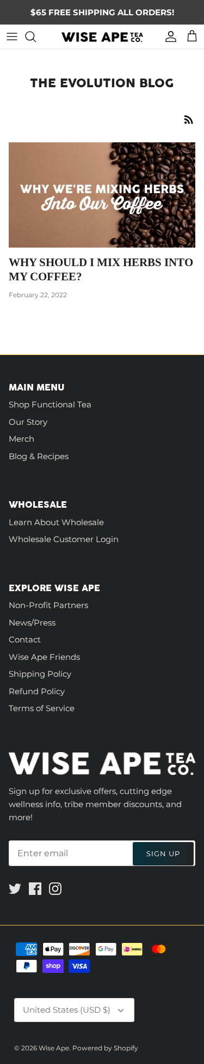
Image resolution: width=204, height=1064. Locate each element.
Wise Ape (54, 1048)
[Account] (168, 37)
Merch (21, 439)
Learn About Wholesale (56, 522)
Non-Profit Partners (48, 605)
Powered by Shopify (105, 1048)
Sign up (163, 853)
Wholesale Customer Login (64, 539)
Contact (25, 639)
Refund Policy (37, 691)
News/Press (32, 622)
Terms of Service (42, 708)
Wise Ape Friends (44, 657)
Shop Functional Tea (50, 404)
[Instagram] (55, 888)
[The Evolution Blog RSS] (188, 119)
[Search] (36, 37)
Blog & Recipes (39, 456)
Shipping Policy (40, 674)
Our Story (28, 422)
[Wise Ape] (102, 36)
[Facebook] (35, 888)
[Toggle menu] (12, 37)
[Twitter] (15, 888)
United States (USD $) (66, 1010)
